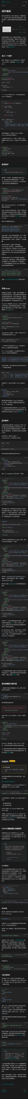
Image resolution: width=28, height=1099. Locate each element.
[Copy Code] (26, 68)
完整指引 (21, 411)
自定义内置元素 (12, 1058)
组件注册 (18, 216)
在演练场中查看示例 (9, 781)
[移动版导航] (25, 2)
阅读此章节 (12, 47)
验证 (12, 623)
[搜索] (22, 2)
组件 (12, 817)
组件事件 (14, 674)
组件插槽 (8, 752)
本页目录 (23, 5)
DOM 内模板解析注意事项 (11, 279)
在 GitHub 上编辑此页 (9, 1084)
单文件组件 (18, 62)
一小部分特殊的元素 (19, 940)
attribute (18, 1035)
